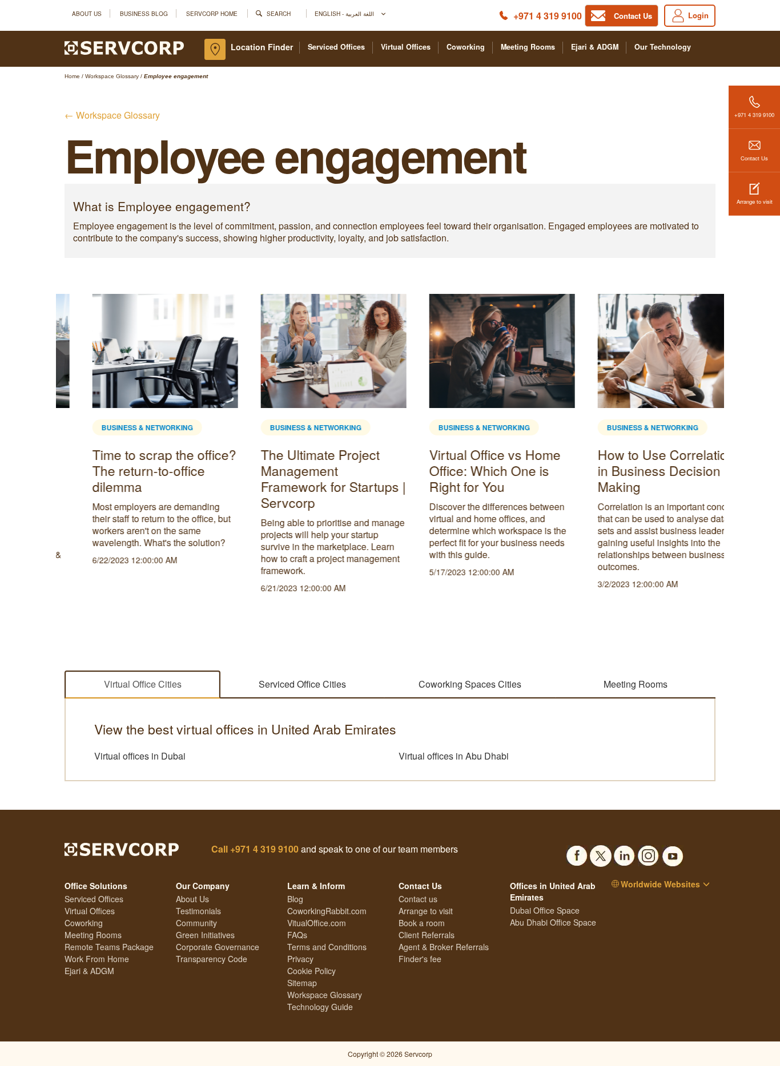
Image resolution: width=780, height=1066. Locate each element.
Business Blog (144, 13)
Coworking (466, 47)
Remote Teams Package (109, 946)
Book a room (422, 922)
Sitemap (302, 982)
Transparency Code (211, 958)
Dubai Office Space (545, 910)
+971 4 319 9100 (547, 15)
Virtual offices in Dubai (140, 756)
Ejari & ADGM (594, 47)
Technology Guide (320, 1006)
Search (279, 13)
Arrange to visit (755, 201)
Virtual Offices (406, 47)
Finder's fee (420, 958)
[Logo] (124, 47)
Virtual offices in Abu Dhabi (454, 756)
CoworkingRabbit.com (327, 910)
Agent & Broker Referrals (444, 946)
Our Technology (662, 47)
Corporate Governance (217, 946)
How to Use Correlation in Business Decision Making (638, 470)
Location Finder (262, 47)
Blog (295, 899)
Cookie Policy (311, 970)
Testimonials (198, 910)
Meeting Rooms (528, 47)
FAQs (297, 934)
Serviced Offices (336, 47)
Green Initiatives (205, 934)
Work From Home (97, 958)
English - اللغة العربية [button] (345, 13)
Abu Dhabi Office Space (553, 922)
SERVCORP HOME (212, 13)
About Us (87, 13)
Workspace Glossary (324, 994)
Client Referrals (427, 934)
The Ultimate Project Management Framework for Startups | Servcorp (305, 478)
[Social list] (577, 852)
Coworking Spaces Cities (470, 684)
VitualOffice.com (316, 922)
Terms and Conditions (327, 946)
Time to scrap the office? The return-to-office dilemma (136, 470)
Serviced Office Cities (302, 684)
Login (698, 15)
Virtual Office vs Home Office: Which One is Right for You (467, 470)
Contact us (418, 899)
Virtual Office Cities (143, 684)
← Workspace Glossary (112, 115)
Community (196, 922)
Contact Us (754, 158)
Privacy (300, 958)
